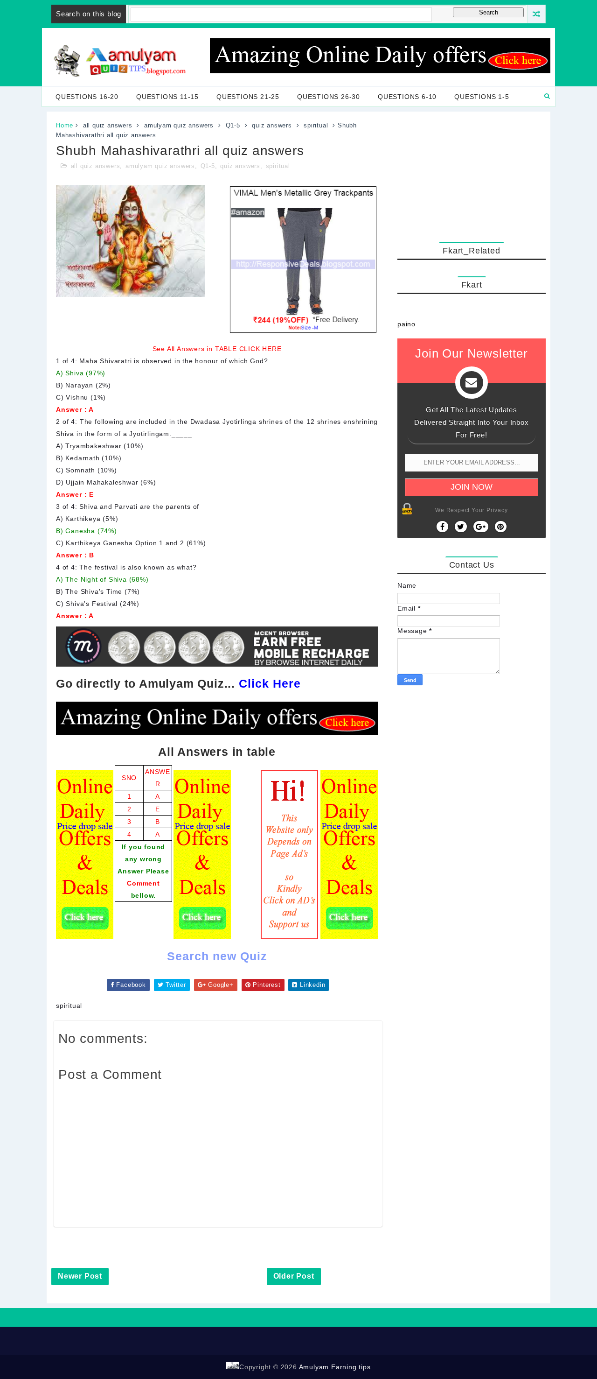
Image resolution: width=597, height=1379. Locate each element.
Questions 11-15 (167, 96)
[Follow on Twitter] (461, 526)
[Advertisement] (471, 174)
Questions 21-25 (247, 96)
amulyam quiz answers (179, 125)
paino (406, 324)
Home (64, 125)
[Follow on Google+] (480, 526)
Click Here (270, 683)
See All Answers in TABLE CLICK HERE (217, 348)
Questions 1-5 (481, 96)
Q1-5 (233, 125)
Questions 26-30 (328, 96)
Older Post (293, 1276)
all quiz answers (107, 125)
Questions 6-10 (407, 96)
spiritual (316, 125)
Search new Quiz (217, 956)
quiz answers (272, 125)
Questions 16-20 (87, 96)
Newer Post (80, 1276)
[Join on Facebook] (442, 526)
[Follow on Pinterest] (500, 526)
